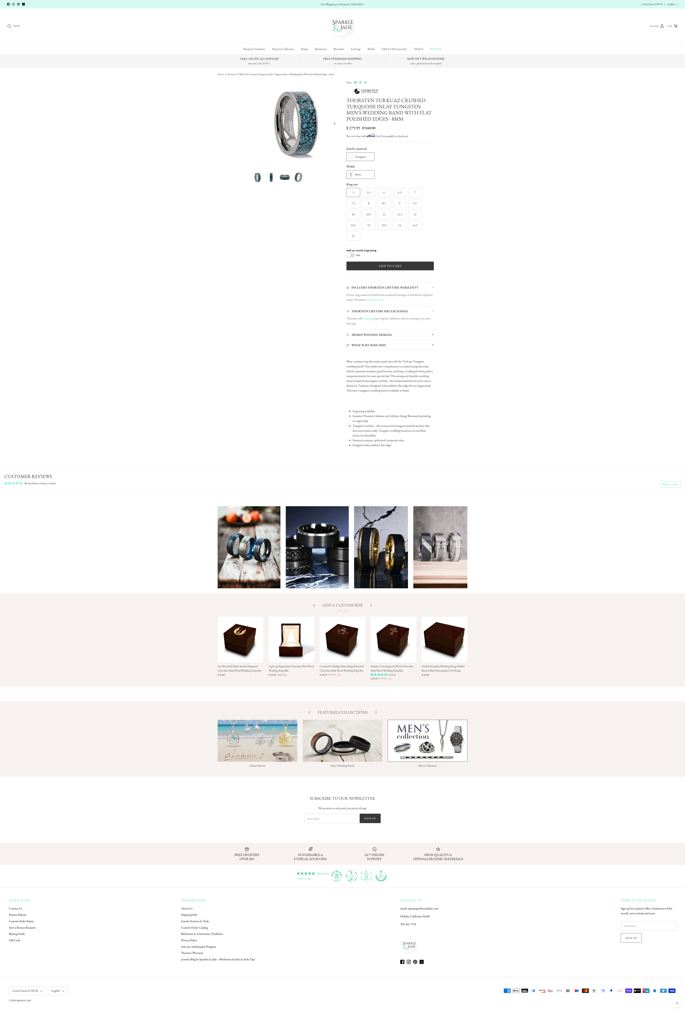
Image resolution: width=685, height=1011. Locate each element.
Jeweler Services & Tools (195, 921)
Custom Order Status (21, 921)
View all (342, 610)
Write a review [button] (670, 484)
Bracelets (339, 49)
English (671, 4)
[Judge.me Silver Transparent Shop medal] (351, 876)
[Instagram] (13, 4)
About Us (186, 908)
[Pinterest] (18, 4)
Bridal (371, 49)
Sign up (370, 818)
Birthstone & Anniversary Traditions (202, 934)
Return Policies (17, 915)
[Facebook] (8, 4)
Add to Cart (390, 266)
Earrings (356, 49)
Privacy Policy (189, 940)
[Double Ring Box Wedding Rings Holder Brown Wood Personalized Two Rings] (444, 639)
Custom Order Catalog (194, 927)
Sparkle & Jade (24, 1000)
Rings (304, 49)
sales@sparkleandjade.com (423, 908)
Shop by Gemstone (254, 49)
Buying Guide (17, 934)
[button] (379, 674)
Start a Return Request (22, 927)
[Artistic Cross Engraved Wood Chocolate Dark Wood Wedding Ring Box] (393, 639)
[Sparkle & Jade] (342, 26)
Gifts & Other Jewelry (394, 49)
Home (221, 74)
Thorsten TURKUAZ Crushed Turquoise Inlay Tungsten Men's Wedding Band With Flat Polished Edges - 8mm (280, 74)
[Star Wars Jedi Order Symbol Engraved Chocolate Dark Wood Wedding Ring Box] (240, 639)
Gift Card (14, 940)
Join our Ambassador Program (198, 947)
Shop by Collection (283, 49)
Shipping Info (189, 915)
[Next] (335, 123)
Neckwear (321, 49)
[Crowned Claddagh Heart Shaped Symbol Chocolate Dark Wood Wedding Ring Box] (342, 639)
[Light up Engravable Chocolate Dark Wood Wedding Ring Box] (291, 639)
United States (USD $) (651, 4)
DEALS (418, 49)
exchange (367, 318)
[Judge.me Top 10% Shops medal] (381, 876)
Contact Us (15, 908)
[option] (295, 123)
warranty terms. (376, 300)
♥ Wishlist (436, 49)
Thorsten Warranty (192, 953)
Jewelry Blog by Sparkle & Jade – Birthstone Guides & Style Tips (218, 959)
